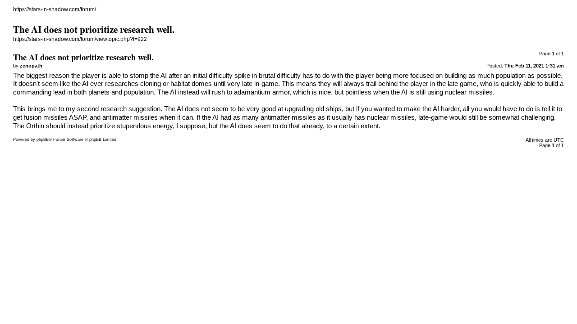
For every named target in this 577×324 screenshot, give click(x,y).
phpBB (43, 139)
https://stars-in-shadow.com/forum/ (54, 9)
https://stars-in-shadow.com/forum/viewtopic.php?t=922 (80, 39)
